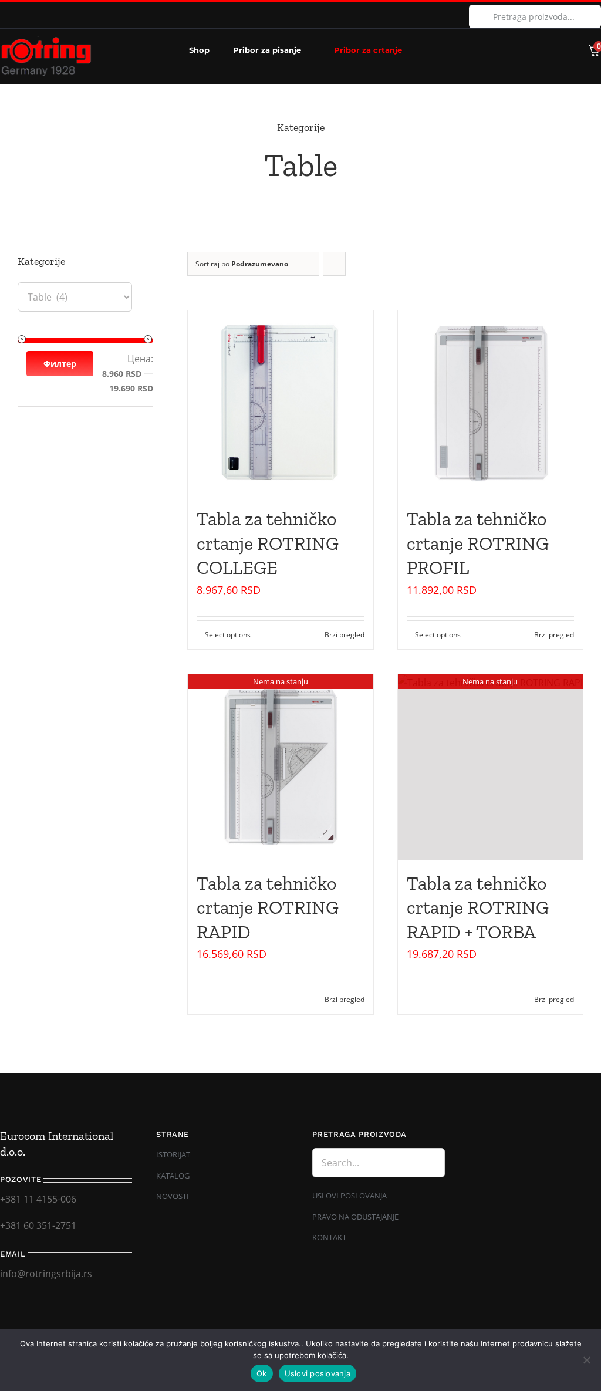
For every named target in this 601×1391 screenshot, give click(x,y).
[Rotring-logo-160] (46, 41)
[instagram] (22, 15)
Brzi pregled (344, 635)
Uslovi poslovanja (317, 1373)
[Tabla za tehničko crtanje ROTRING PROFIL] (490, 402)
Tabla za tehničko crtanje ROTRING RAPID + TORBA (478, 907)
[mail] (466, 1320)
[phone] (486, 1320)
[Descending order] (334, 264)
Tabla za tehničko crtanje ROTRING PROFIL (478, 543)
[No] (586, 1360)
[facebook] (3, 15)
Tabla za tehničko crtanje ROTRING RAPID (268, 907)
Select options (228, 635)
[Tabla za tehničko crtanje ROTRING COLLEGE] (280, 402)
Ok (261, 1373)
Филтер (59, 363)
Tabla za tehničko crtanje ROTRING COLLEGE (268, 543)
